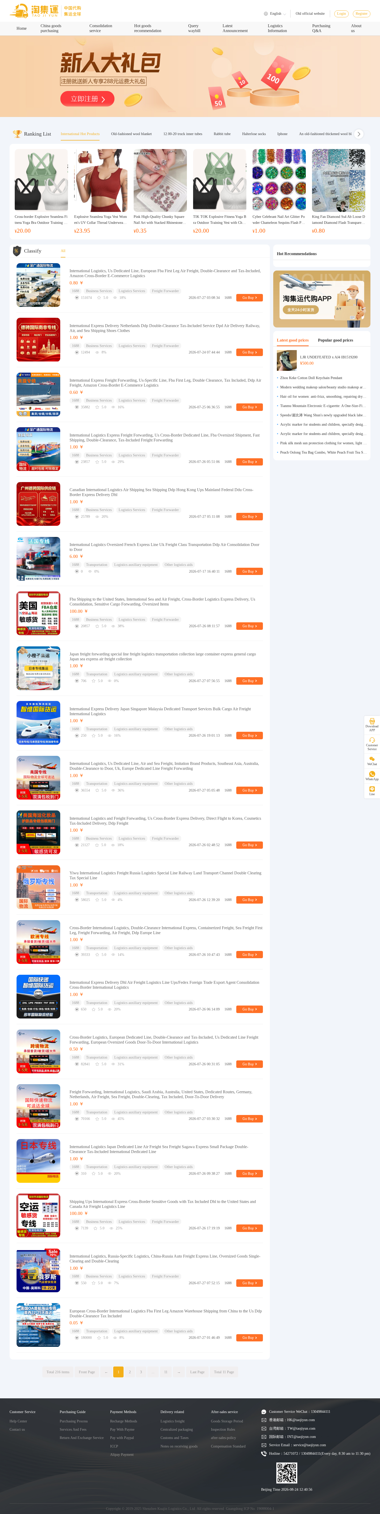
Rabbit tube (222, 134)
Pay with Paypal (122, 1438)
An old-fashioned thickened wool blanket (329, 134)
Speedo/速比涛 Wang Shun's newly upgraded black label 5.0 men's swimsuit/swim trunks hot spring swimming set (323, 415)
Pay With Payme (122, 1429)
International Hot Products (80, 134)
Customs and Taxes (174, 1438)
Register (362, 14)
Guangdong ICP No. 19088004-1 (250, 1509)
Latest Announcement (235, 28)
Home (22, 28)
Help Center (18, 1421)
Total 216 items (58, 1372)
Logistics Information (277, 28)
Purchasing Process (74, 1421)
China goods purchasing (51, 28)
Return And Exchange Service (82, 1438)
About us (356, 28)
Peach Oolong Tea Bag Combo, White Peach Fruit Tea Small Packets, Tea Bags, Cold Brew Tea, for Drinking (323, 452)
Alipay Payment (122, 1455)
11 (166, 1372)
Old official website (310, 14)
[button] (358, 134)
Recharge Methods (123, 1421)
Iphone (282, 134)
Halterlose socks (254, 134)
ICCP (114, 1446)
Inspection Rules (223, 1429)
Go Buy (248, 298)
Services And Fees (73, 1429)
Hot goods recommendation (147, 28)
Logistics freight (173, 1421)
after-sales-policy (223, 1438)
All (63, 251)
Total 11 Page (224, 1372)
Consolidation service (100, 28)
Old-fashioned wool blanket (131, 134)
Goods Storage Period (227, 1421)
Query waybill (194, 28)
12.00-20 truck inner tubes (182, 134)
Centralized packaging (177, 1429)
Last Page (197, 1372)
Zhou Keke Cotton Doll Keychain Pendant (311, 378)
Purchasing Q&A (321, 28)
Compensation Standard (228, 1446)
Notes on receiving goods (179, 1446)
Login (341, 14)
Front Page (87, 1372)
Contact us (17, 1429)
